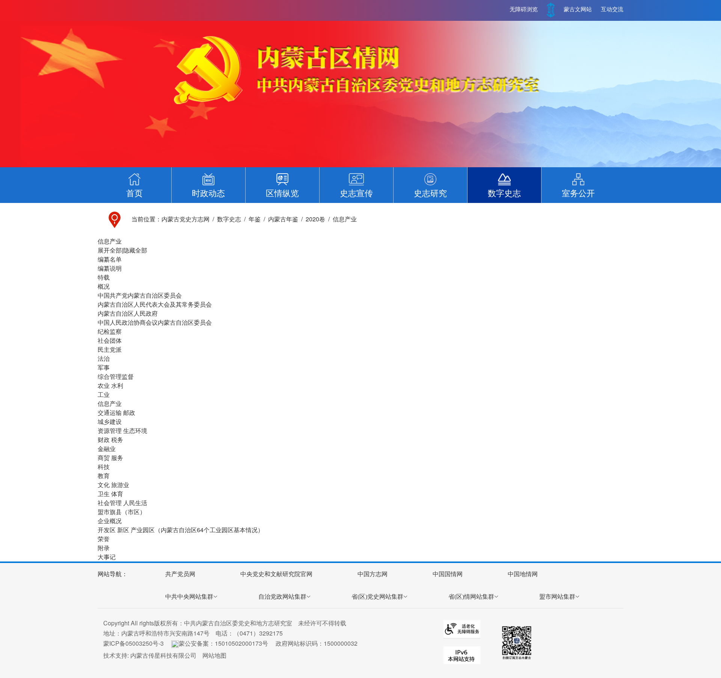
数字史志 (229, 219)
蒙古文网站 (578, 9)
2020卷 (315, 219)
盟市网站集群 (557, 596)
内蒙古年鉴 (283, 219)
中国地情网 (523, 574)
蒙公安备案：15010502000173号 (223, 643)
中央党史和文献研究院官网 (276, 574)
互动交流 (612, 9)
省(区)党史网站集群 (377, 596)
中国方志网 (372, 574)
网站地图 (214, 655)
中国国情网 (448, 574)
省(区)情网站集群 (471, 596)
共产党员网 (180, 574)
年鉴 (255, 219)
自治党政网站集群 (282, 596)
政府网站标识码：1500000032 (316, 643)
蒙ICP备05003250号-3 (133, 643)
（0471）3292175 (258, 633)
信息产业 (345, 219)
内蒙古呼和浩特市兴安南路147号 (165, 633)
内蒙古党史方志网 (185, 219)
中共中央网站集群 (189, 596)
